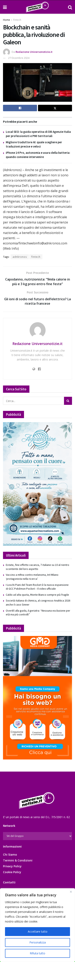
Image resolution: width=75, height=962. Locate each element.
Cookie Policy (12, 872)
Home (6, 20)
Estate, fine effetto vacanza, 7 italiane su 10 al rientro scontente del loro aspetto (37, 567)
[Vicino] (70, 891)
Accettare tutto (37, 931)
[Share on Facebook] (20, 108)
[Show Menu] (5, 7)
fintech (35, 257)
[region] (37, 925)
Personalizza (37, 942)
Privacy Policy (12, 866)
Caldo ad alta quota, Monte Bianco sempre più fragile (37, 594)
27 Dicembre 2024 (18, 58)
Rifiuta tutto (37, 953)
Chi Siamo (10, 854)
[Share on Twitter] (55, 108)
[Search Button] (70, 7)
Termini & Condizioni (17, 860)
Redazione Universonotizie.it (34, 52)
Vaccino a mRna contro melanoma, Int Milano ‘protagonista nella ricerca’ (32, 577)
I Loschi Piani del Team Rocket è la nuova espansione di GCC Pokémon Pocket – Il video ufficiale (37, 587)
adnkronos (20, 257)
